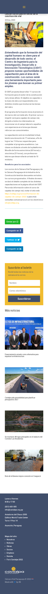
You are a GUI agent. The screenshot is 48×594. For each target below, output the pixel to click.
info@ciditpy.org (12, 203)
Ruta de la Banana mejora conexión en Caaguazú (23, 476)
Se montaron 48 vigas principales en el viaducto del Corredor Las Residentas (23, 438)
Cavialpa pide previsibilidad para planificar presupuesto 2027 (20, 399)
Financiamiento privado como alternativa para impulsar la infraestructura (22, 355)
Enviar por (11, 221)
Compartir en (13, 230)
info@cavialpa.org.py (14, 510)
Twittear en (12, 240)
